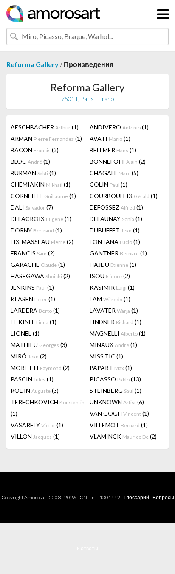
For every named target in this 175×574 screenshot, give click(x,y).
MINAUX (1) (113, 344)
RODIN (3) (35, 390)
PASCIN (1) (32, 379)
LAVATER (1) (114, 310)
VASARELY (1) (37, 424)
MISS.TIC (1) (106, 356)
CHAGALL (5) (114, 172)
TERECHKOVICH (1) (48, 407)
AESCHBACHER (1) (45, 127)
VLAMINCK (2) (123, 436)
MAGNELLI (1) (118, 333)
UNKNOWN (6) (117, 402)
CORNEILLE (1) (43, 195)
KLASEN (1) (33, 298)
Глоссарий (136, 497)
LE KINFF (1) (33, 321)
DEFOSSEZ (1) (116, 207)
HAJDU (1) (113, 264)
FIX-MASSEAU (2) (42, 241)
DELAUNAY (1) (116, 218)
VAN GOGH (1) (119, 413)
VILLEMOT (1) (119, 424)
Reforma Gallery (32, 64)
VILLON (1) (35, 436)
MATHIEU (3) (39, 344)
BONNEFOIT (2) (118, 161)
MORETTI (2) (40, 367)
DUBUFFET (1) (115, 230)
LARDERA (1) (35, 310)
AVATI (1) (110, 138)
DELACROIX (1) (41, 218)
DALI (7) (32, 207)
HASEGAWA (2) (40, 276)
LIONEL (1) (25, 333)
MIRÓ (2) (29, 356)
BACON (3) (35, 150)
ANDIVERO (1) (119, 127)
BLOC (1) (30, 161)
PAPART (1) (111, 367)
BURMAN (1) (33, 172)
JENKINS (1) (32, 287)
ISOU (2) (110, 276)
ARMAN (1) (46, 138)
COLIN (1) (108, 184)
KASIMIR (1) (112, 287)
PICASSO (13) (115, 379)
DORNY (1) (36, 230)
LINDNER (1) (115, 321)
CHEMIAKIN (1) (41, 184)
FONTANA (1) (115, 241)
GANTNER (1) (118, 253)
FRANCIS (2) (33, 253)
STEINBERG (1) (115, 390)
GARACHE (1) (38, 264)
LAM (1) (110, 298)
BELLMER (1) (113, 150)
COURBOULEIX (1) (124, 195)
